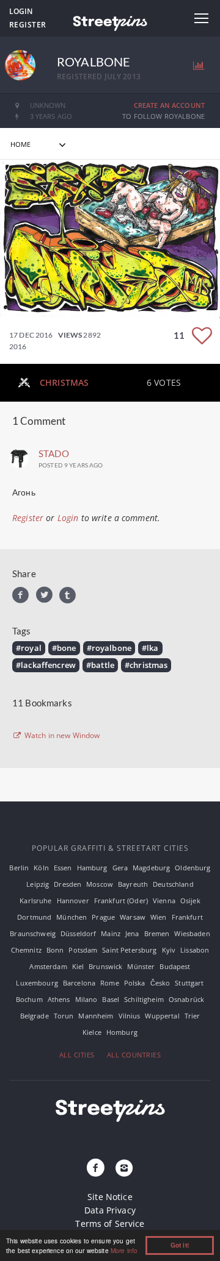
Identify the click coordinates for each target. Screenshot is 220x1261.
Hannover (73, 900)
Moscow (99, 884)
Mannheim (95, 1015)
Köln (41, 867)
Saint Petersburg (129, 949)
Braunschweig (33, 933)
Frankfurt (187, 917)
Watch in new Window (61, 736)
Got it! (179, 1245)
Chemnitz (26, 949)
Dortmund (34, 917)
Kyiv (169, 949)
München (71, 917)
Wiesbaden (192, 933)
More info (124, 1250)
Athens (59, 999)
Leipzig (37, 884)
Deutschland (173, 884)
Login (20, 11)
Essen (63, 867)
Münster (141, 966)
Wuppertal (162, 1015)
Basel (110, 999)
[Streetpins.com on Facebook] (96, 1168)
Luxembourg (36, 982)
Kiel (78, 966)
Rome (109, 982)
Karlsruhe (35, 900)
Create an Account (169, 105)
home (20, 144)
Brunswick (105, 966)
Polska (134, 982)
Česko (160, 982)
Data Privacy (110, 1210)
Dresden (67, 884)
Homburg (122, 1032)
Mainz (110, 933)
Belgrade (34, 1015)
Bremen (157, 933)
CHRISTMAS (64, 382)
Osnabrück (186, 999)
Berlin (19, 867)
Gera (120, 867)
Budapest (175, 966)
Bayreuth (133, 884)
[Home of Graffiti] (110, 21)
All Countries (134, 1054)
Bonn (55, 949)
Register (27, 25)
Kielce (91, 1032)
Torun (64, 1015)
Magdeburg (151, 867)
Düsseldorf (78, 933)
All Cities (77, 1054)
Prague (103, 917)
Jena (132, 933)
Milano (86, 999)
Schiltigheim (144, 999)
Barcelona (79, 982)
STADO (53, 453)
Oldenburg (192, 867)
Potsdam (82, 949)
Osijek (190, 900)
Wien (158, 917)
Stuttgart (189, 982)
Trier (192, 1015)
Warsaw (132, 917)
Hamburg (92, 867)
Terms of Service (109, 1223)
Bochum (29, 999)
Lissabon (194, 949)
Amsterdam (48, 966)
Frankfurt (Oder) (121, 900)
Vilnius (130, 1015)
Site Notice (110, 1196)
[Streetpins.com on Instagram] (124, 1168)
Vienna (164, 900)
